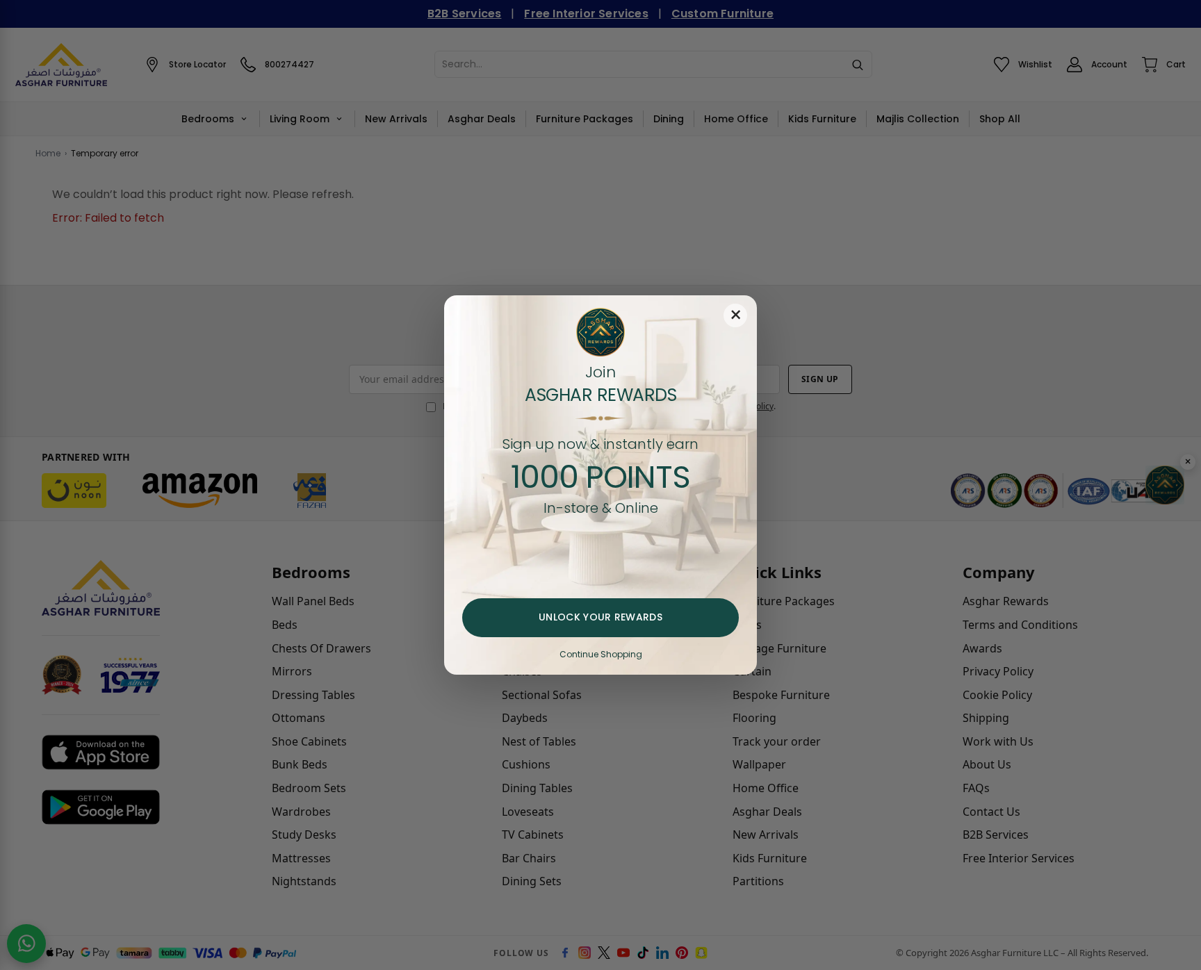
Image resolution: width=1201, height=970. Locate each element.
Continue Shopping (600, 654)
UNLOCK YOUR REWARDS (600, 617)
